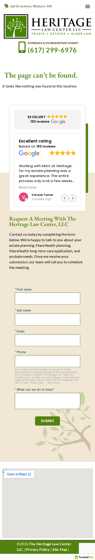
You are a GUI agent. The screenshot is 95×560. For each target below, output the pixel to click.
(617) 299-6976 (52, 50)
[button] (88, 6)
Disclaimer (27, 555)
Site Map (59, 549)
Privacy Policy (38, 549)
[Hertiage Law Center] (47, 26)
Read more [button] (75, 188)
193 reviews (46, 146)
